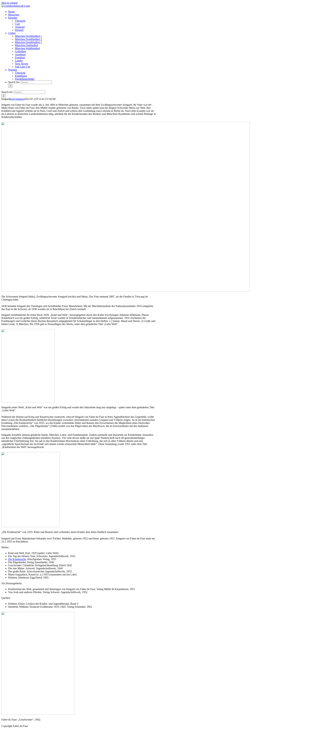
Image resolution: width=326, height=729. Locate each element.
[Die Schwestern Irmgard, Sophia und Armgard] (125, 290)
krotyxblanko (17, 99)
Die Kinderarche (17, 559)
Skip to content (9, 2)
